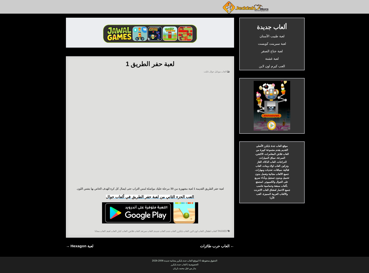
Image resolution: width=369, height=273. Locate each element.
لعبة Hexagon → (79, 246)
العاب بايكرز (183, 231)
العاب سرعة (147, 231)
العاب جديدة (159, 231)
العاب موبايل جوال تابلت (215, 71)
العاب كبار (122, 231)
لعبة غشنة (272, 59)
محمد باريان (178, 268)
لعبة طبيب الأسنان (272, 36)
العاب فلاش (134, 231)
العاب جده (171, 231)
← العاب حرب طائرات (217, 246)
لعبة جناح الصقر (272, 51)
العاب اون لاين (197, 231)
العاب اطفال (211, 231)
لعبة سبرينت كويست (272, 44)
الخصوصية (193, 264)
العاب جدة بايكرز (179, 264)
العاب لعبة (111, 231)
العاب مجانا (100, 231)
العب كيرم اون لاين (272, 66)
